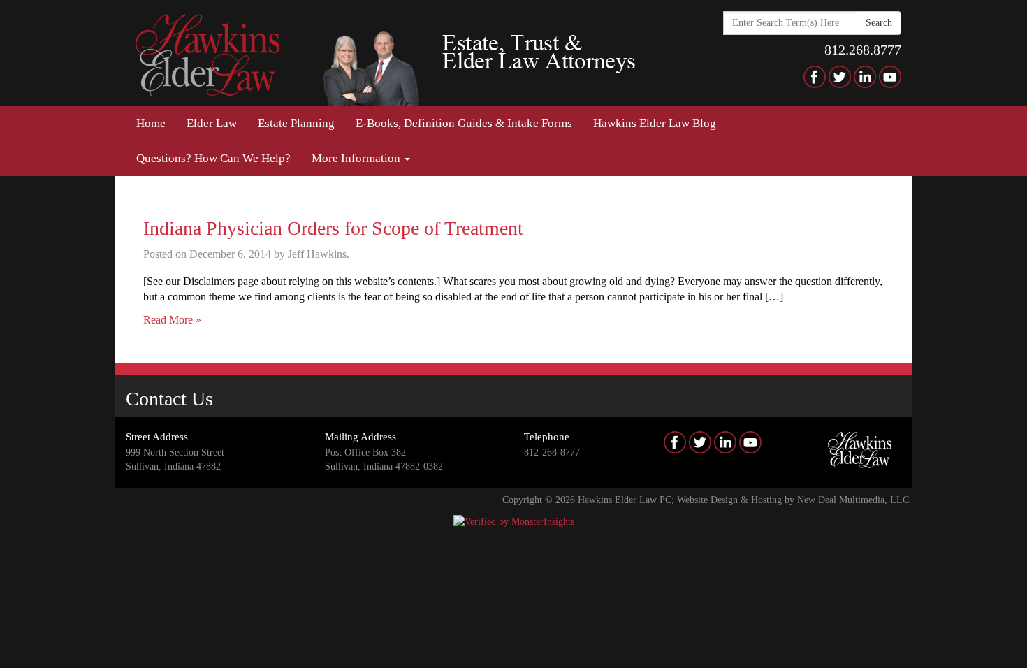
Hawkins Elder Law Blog (654, 123)
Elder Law (212, 123)
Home (151, 123)
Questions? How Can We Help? (213, 158)
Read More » (172, 320)
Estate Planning (296, 123)
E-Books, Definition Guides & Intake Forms (464, 123)
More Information (357, 158)
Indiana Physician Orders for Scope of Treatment (333, 228)
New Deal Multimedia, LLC (853, 500)
